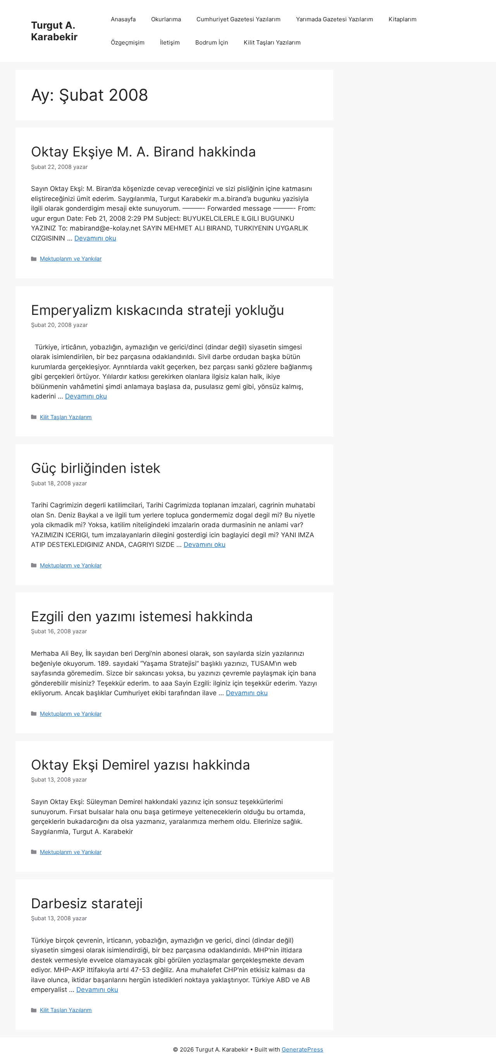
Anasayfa (123, 19)
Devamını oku (95, 238)
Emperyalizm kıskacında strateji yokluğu (157, 310)
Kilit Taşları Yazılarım (272, 42)
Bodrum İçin (211, 42)
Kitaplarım (403, 19)
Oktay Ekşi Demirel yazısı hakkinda (140, 764)
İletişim (170, 42)
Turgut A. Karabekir (54, 31)
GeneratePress (302, 1049)
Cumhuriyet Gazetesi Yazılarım (238, 19)
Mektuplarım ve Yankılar (71, 258)
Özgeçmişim (128, 42)
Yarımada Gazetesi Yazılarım (334, 19)
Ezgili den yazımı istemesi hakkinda (142, 616)
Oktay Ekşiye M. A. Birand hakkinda (143, 151)
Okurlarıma (166, 19)
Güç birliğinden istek (95, 468)
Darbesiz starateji (87, 903)
